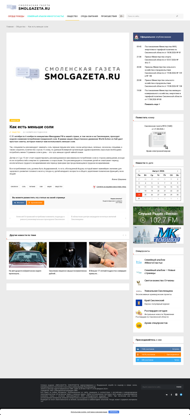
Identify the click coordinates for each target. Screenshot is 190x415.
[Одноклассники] (171, 394)
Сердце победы (16, 16)
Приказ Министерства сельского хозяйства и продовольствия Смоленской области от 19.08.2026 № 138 (163, 83)
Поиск (178, 387)
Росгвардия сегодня (156, 310)
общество (58, 186)
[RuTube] (176, 394)
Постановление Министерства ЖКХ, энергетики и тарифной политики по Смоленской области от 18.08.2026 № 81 (163, 49)
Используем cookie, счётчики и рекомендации (89, 412)
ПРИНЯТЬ (114, 412)
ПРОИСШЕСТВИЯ (109, 16)
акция (49, 186)
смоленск (14, 186)
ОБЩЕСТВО (72, 16)
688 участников (160, 360)
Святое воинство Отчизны (159, 280)
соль (23, 186)
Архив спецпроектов (156, 323)
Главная (10, 26)
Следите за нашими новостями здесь (111, 187)
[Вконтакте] (167, 394)
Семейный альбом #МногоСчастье (45, 16)
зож (41, 186)
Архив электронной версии (158, 151)
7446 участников (160, 349)
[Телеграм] (181, 394)
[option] (28, 259)
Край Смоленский (154, 300)
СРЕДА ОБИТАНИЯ (89, 16)
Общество (20, 26)
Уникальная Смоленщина (159, 290)
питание (32, 186)
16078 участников (160, 354)
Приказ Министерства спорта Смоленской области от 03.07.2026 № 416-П (161, 60)
